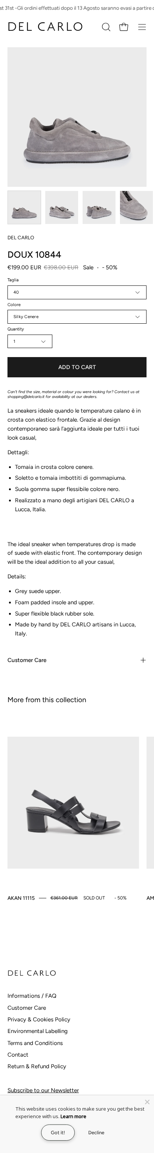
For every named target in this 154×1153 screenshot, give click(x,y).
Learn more (73, 1116)
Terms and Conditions (35, 1043)
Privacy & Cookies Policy (38, 1019)
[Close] (147, 1102)
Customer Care (26, 660)
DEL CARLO (20, 237)
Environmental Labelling (37, 1031)
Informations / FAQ (31, 995)
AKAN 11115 (21, 898)
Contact (17, 1054)
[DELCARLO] (44, 27)
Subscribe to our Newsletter (43, 1090)
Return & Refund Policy (36, 1066)
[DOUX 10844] (24, 207)
